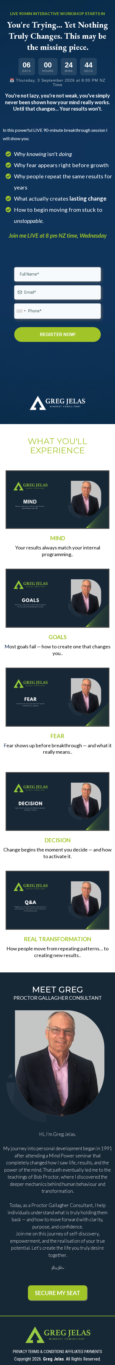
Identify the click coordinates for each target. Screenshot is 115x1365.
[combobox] (21, 311)
